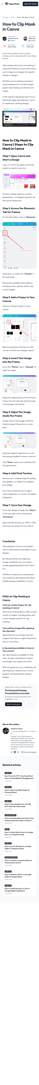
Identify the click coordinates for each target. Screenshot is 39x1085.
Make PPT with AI (30, 4)
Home (6, 17)
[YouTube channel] (18, 752)
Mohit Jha (32, 38)
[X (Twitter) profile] (12, 752)
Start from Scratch (13, 704)
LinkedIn (12, 40)
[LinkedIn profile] (15, 752)
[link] (25, 17)
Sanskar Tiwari (13, 38)
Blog (12, 17)
